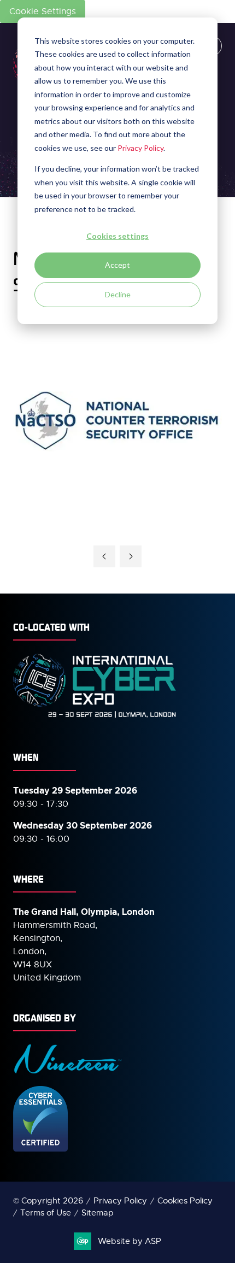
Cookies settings (117, 235)
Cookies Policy (185, 1201)
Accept (117, 264)
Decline (118, 294)
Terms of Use (45, 1213)
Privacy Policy (140, 147)
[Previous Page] (104, 556)
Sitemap (97, 1213)
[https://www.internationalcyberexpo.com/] (95, 717)
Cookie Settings (42, 11)
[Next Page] (131, 556)
